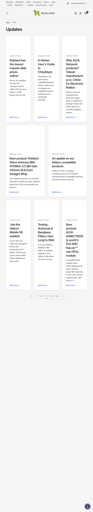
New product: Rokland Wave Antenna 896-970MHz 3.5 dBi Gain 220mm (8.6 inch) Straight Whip (24, 166)
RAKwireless (20, 2)
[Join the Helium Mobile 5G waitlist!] (18, 208)
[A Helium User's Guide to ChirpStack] (46, 44)
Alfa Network (37, 2)
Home (8, 22)
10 (40, 296)
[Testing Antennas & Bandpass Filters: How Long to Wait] (46, 208)
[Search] (75, 13)
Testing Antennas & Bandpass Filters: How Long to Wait (46, 232)
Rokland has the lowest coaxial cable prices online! (18, 68)
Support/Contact (41, 5)
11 (43, 296)
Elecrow (46, 2)
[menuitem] (10, 2)
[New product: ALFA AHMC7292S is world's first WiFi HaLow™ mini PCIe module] (74, 208)
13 (49, 296)
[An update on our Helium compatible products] (67, 138)
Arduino (9, 5)
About (51, 5)
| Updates (29, 5)
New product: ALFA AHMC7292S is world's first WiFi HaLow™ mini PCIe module (74, 240)
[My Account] (80, 13)
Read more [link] (14, 117)
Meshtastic (9, 2)
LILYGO (28, 2)
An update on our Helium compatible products (64, 162)
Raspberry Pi (19, 5)
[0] (85, 13)
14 (53, 296)
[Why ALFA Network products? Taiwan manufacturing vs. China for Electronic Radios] (74, 44)
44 (57, 296)
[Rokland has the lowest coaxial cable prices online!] (18, 44)
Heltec (53, 2)
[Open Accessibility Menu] (88, 507)
